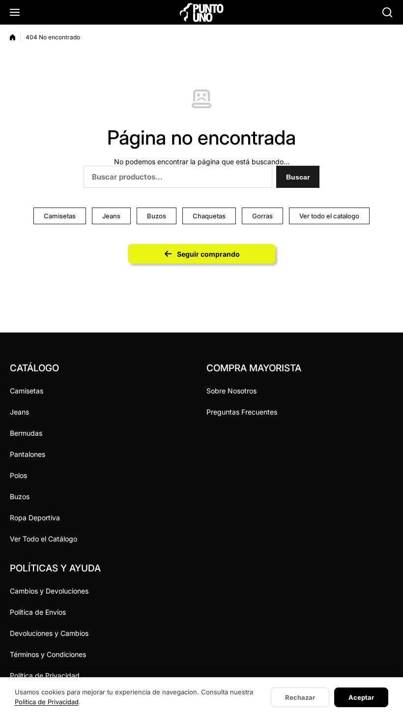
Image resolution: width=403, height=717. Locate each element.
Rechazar (300, 697)
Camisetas (60, 216)
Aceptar (361, 697)
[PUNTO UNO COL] (201, 12)
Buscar (298, 177)
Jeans (111, 216)
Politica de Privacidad (47, 702)
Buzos (156, 216)
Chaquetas (209, 216)
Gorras (262, 216)
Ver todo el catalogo (329, 216)
